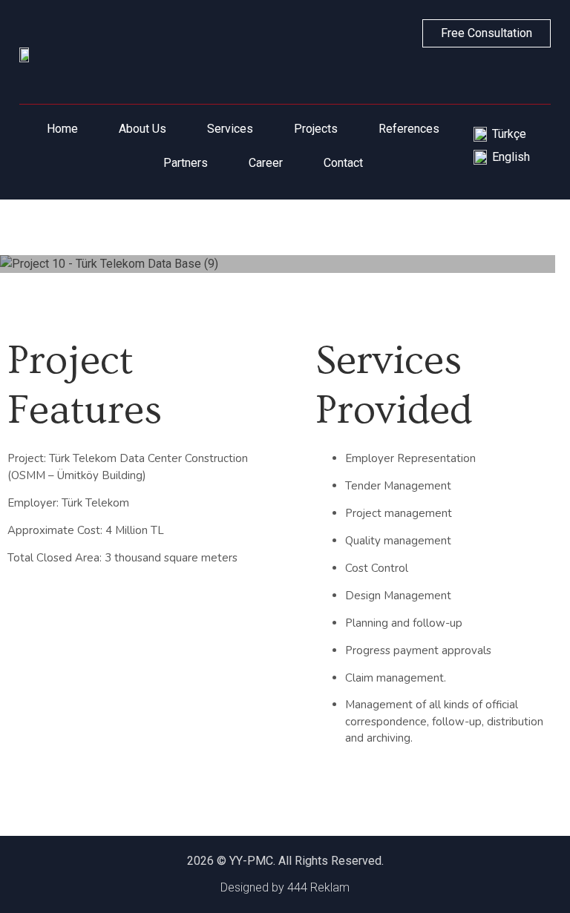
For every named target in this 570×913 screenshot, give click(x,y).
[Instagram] (537, 75)
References (409, 129)
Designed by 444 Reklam (285, 887)
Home (62, 129)
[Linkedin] (469, 75)
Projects (316, 129)
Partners (185, 163)
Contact (343, 163)
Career (266, 163)
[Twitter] (503, 75)
